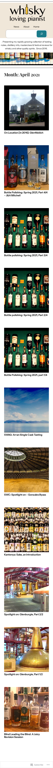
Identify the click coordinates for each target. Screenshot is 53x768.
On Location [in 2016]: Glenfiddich (23, 132)
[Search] (41, 33)
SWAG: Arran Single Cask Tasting (23, 434)
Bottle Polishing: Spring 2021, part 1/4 (25, 375)
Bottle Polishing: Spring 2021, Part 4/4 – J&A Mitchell (25, 194)
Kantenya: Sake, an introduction (22, 554)
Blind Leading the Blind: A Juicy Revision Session (22, 736)
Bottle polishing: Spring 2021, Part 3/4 (25, 255)
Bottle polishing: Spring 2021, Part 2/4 (25, 315)
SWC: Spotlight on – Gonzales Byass (25, 494)
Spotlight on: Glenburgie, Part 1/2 (23, 674)
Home (36, 26)
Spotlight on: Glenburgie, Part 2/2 (23, 614)
